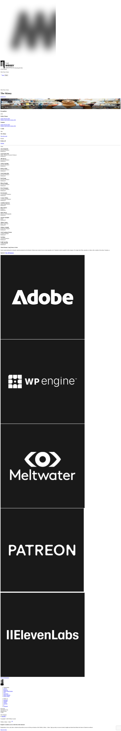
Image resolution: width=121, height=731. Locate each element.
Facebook (5, 706)
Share (6, 75)
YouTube (5, 703)
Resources (5, 690)
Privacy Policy (6, 696)
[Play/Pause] (2, 107)
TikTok (5, 702)
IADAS (5, 688)
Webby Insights (6, 695)
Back (3, 75)
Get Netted (5, 693)
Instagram (5, 700)
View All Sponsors (9, 252)
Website (2, 143)
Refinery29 (3, 96)
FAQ (4, 692)
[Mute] (115, 107)
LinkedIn (5, 701)
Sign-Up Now (4, 729)
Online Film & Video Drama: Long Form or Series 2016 (8, 119)
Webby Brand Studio (8, 691)
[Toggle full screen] (119, 107)
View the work (4, 136)
